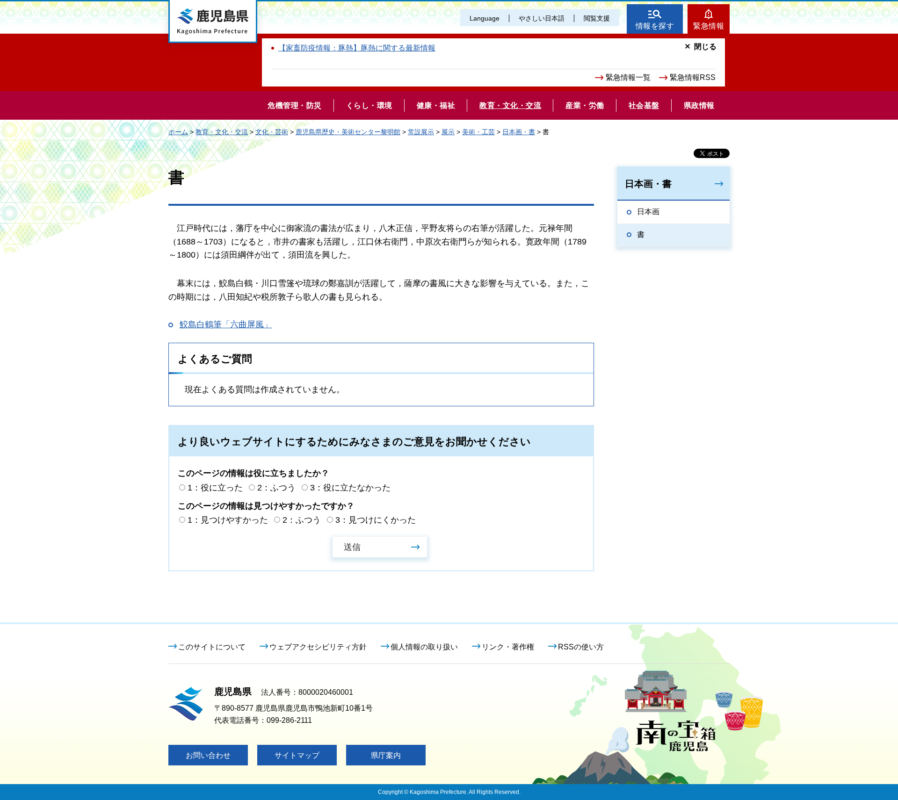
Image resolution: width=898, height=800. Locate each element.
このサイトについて (212, 647)
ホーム (178, 132)
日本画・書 (518, 132)
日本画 (648, 212)
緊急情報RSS (693, 77)
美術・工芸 (478, 132)
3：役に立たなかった (350, 487)
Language (485, 18)
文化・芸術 (271, 132)
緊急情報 (708, 26)
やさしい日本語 (542, 18)
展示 (448, 132)
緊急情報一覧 (628, 77)
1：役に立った (215, 487)
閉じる (705, 46)
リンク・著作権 (508, 647)
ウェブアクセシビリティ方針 (318, 647)
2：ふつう (276, 487)
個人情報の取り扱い (424, 647)
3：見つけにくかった (375, 520)
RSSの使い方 (581, 647)
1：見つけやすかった (228, 520)
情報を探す (655, 26)
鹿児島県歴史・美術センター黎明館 (348, 132)
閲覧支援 (597, 18)
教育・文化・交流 (222, 132)
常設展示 (421, 132)
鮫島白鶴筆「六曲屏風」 (226, 324)
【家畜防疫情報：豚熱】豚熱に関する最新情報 (356, 48)
